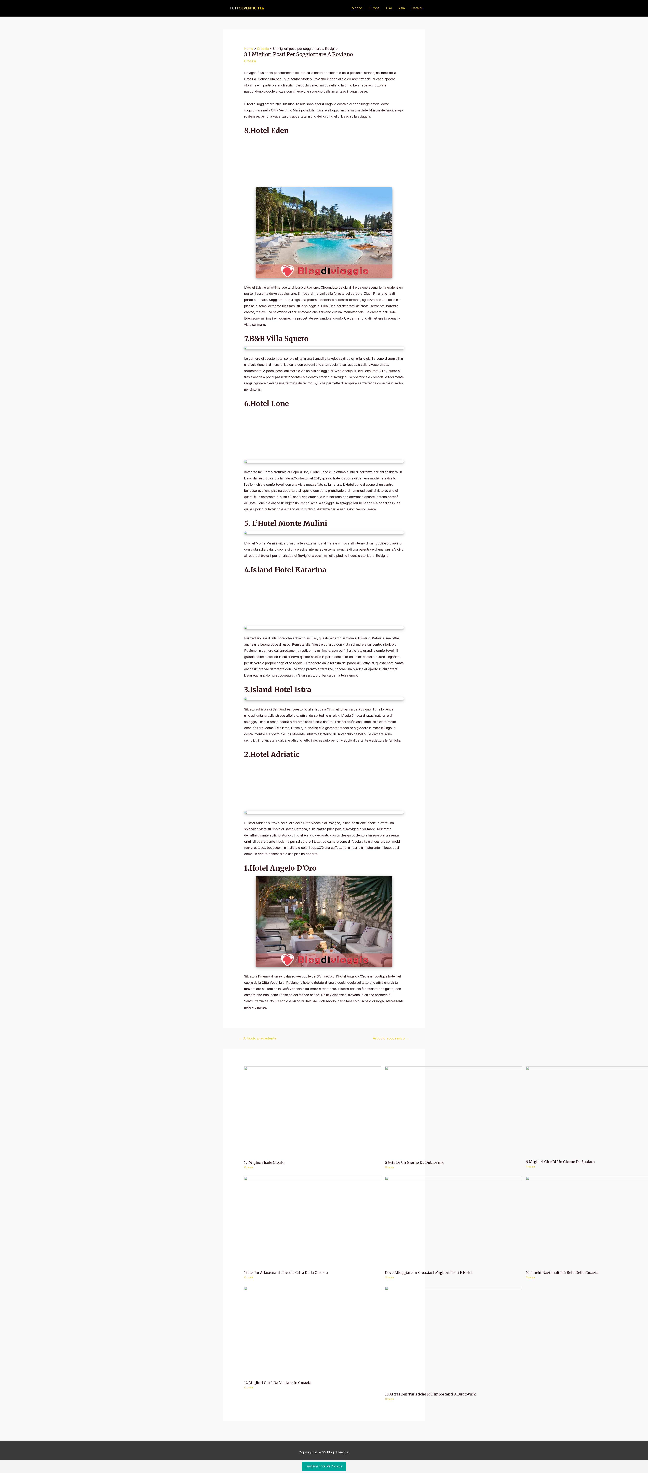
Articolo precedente (257, 1038)
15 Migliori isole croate (264, 1162)
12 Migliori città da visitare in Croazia (277, 1383)
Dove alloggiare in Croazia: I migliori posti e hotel (428, 1273)
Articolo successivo (391, 1038)
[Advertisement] (324, 162)
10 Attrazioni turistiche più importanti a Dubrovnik (430, 1394)
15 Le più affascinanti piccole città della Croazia (286, 1273)
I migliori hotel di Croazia (323, 1466)
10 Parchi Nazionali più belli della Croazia (562, 1273)
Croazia (250, 61)
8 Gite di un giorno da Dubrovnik (414, 1162)
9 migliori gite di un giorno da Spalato (560, 1162)
